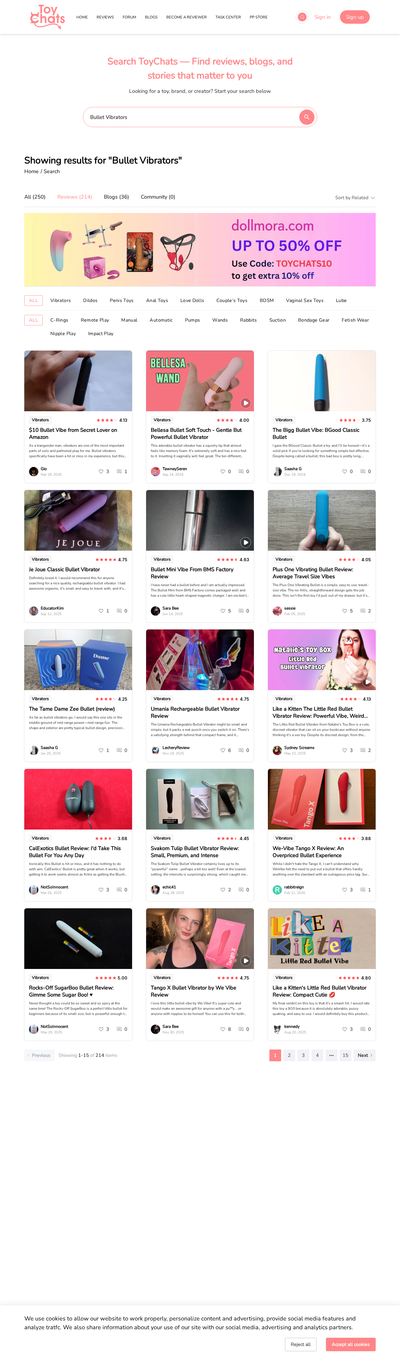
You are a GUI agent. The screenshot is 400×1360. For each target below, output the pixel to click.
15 (345, 1055)
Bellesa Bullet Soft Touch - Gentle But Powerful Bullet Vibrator (196, 433)
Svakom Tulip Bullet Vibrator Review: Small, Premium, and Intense (195, 852)
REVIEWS (105, 17)
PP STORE (259, 17)
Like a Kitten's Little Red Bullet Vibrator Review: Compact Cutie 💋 (319, 991)
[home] (47, 17)
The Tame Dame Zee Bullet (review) (72, 708)
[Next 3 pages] (331, 1055)
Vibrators (40, 420)
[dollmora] (200, 249)
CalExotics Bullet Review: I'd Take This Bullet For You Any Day (75, 852)
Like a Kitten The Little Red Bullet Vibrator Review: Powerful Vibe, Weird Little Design (318, 715)
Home (31, 171)
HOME (82, 17)
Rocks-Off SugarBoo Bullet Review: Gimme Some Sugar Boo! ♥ (71, 991)
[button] (353, 198)
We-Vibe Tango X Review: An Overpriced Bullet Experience (308, 852)
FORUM (129, 17)
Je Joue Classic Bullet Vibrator (64, 569)
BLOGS (151, 17)
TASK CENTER (228, 17)
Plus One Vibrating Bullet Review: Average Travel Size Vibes (313, 573)
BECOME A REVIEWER (186, 17)
